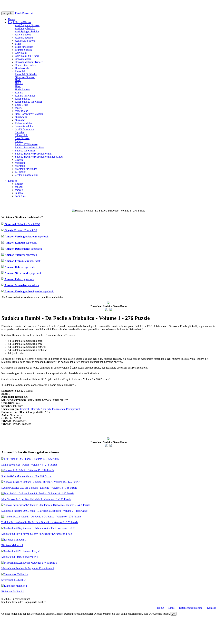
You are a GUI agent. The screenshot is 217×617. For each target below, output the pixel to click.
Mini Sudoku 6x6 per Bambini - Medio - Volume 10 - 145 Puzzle (36, 499)
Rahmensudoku (23, 123)
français (19, 189)
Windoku (20, 162)
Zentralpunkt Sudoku (26, 174)
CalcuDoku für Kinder (27, 55)
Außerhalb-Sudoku (25, 40)
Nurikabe (20, 120)
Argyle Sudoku (23, 34)
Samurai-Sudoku (24, 126)
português (20, 196)
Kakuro (19, 92)
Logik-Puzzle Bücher (19, 22)
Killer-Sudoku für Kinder (28, 101)
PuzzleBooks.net (24, 13)
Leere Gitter (21, 104)
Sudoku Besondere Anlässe (29, 147)
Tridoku (19, 159)
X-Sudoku (20, 171)
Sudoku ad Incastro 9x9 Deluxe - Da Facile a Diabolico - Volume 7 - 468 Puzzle (44, 510)
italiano (19, 192)
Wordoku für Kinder (26, 168)
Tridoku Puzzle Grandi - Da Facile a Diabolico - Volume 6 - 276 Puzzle (39, 522)
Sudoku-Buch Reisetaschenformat (33, 153)
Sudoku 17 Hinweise (26, 144)
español (19, 186)
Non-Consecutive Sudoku (29, 113)
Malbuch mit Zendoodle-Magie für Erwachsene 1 (27, 568)
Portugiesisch (73, 409)
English (19, 183)
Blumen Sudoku (23, 49)
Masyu (18, 107)
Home (11, 19)
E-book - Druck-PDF (22, 224)
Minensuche (21, 110)
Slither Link (21, 135)
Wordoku (20, 165)
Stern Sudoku (22, 138)
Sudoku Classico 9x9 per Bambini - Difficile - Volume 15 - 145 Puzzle (39, 487)
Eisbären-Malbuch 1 (12, 545)
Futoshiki (20, 71)
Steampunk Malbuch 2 (13, 580)
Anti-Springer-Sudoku (27, 31)
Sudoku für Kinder (25, 150)
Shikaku (19, 132)
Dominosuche (22, 68)
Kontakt (211, 607)
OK (173, 614)
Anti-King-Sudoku (25, 28)
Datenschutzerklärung (190, 607)
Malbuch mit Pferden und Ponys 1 (19, 556)
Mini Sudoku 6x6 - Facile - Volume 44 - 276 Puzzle (29, 464)
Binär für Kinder (24, 46)
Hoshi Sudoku (22, 89)
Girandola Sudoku (25, 77)
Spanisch (46, 409)
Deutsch (12, 180)
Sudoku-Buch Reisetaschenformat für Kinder (39, 156)
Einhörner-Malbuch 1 (12, 591)
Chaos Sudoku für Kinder (29, 62)
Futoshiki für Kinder (26, 74)
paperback (26, 236)
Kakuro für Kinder (25, 95)
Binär (18, 43)
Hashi (18, 80)
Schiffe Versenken (24, 129)
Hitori (18, 86)
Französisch (58, 409)
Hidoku (19, 83)
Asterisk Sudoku (24, 37)
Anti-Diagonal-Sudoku (27, 25)
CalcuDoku (21, 52)
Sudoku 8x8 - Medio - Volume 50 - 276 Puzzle (26, 476)
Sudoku (19, 141)
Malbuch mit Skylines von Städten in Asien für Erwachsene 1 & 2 (36, 533)
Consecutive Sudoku (26, 65)
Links (171, 607)
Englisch (24, 409)
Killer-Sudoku (22, 98)
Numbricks (21, 116)
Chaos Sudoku (23, 58)
